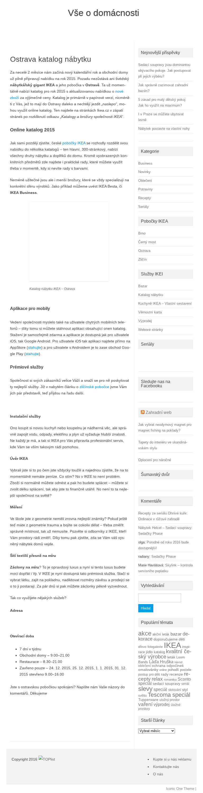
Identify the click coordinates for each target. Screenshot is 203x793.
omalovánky (148, 670)
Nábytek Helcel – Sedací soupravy (164, 528)
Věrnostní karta (150, 312)
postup (143, 674)
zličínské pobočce (94, 387)
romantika (170, 679)
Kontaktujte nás (166, 767)
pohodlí (173, 670)
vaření (145, 704)
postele (185, 670)
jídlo (149, 652)
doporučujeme (166, 639)
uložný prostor (169, 699)
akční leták (161, 634)
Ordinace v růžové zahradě (158, 519)
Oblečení (145, 181)
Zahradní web (159, 412)
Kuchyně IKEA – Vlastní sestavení (165, 303)
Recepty (144, 198)
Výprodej (145, 321)
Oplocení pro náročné (154, 460)
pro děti (154, 674)
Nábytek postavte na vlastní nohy (164, 129)
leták (171, 657)
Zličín (142, 259)
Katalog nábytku (150, 295)
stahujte (34, 347)
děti (182, 639)
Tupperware (148, 700)
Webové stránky (150, 330)
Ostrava (144, 251)
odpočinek (175, 665)
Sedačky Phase (150, 534)
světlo (142, 695)
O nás (158, 774)
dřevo (142, 646)
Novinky (144, 172)
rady (164, 674)
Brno (141, 233)
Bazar (142, 286)
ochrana (158, 666)
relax (157, 679)
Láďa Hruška (161, 661)
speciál (160, 689)
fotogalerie (155, 646)
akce (144, 633)
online (163, 669)
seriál (185, 683)
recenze (176, 674)
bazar (176, 634)
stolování (174, 689)
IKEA (172, 645)
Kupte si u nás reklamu (172, 759)
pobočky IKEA (73, 143)
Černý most (147, 242)
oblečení (144, 665)
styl (185, 689)
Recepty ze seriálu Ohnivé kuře (162, 513)
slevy (145, 688)
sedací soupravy (166, 684)
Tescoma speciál (169, 694)
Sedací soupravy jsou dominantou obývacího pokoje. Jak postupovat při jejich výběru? (164, 70)
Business (145, 163)
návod (178, 662)
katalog (159, 652)
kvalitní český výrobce (164, 654)
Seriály (143, 207)
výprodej (162, 704)
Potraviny (145, 189)
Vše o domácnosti (103, 13)
